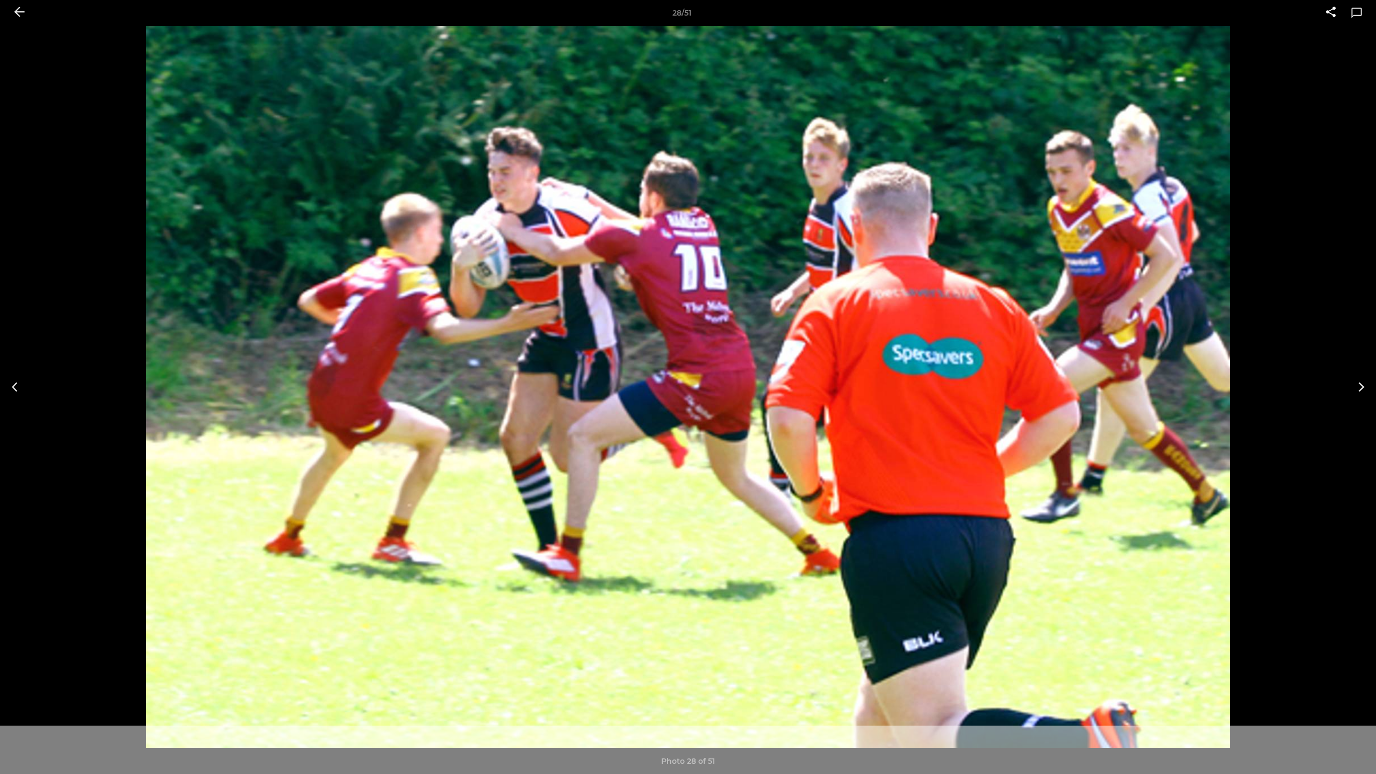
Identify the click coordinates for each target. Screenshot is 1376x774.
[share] (1330, 12)
